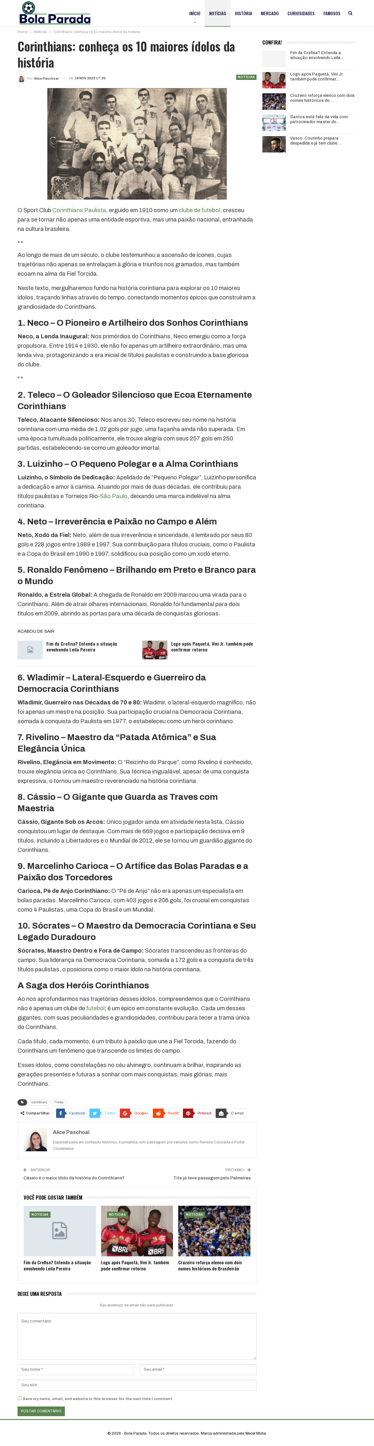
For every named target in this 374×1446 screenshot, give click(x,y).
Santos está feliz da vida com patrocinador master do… (319, 119)
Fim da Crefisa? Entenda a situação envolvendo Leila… (317, 55)
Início (194, 13)
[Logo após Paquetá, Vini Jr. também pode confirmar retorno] (154, 650)
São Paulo (113, 496)
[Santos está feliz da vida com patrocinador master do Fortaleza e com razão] (274, 123)
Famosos (331, 13)
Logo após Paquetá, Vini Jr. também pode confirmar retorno (212, 646)
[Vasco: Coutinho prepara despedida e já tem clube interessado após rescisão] (274, 144)
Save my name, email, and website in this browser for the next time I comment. (98, 1399)
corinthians (39, 1102)
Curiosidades (301, 13)
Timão (58, 1102)
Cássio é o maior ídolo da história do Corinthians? (73, 1178)
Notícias (217, 13)
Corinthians (67, 210)
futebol (95, 1008)
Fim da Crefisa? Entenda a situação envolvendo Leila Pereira (81, 646)
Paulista (95, 210)
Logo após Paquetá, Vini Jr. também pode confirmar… (316, 76)
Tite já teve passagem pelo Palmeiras (212, 1178)
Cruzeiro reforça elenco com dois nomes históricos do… (322, 98)
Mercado (270, 13)
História (243, 13)
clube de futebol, (200, 210)
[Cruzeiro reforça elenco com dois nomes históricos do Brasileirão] (214, 1231)
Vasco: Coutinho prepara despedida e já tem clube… (315, 140)
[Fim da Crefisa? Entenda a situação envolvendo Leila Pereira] (30, 650)
